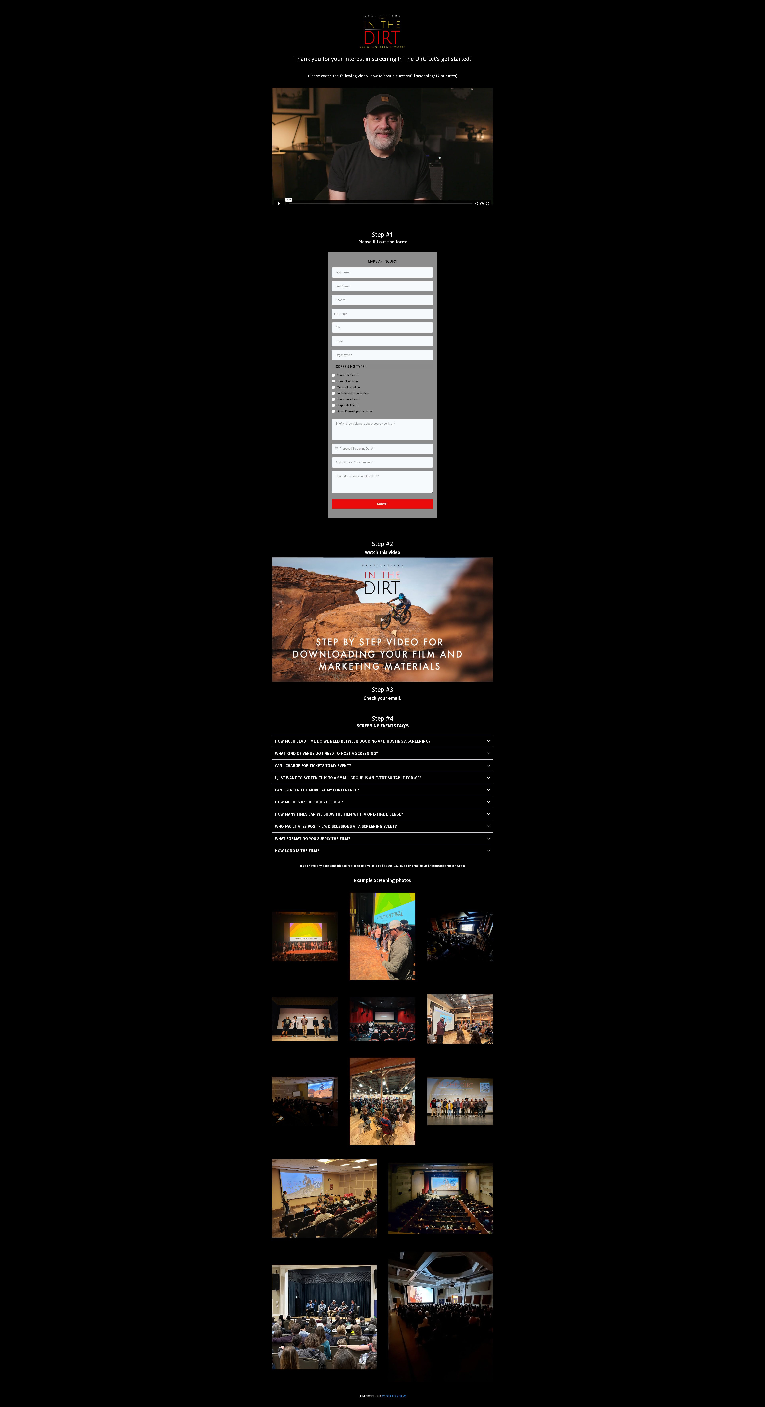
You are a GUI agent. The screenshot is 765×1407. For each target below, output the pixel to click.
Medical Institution (348, 387)
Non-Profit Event (347, 375)
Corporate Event (347, 405)
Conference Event (348, 399)
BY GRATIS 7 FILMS (394, 1396)
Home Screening (347, 381)
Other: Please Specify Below (354, 411)
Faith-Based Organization (353, 393)
